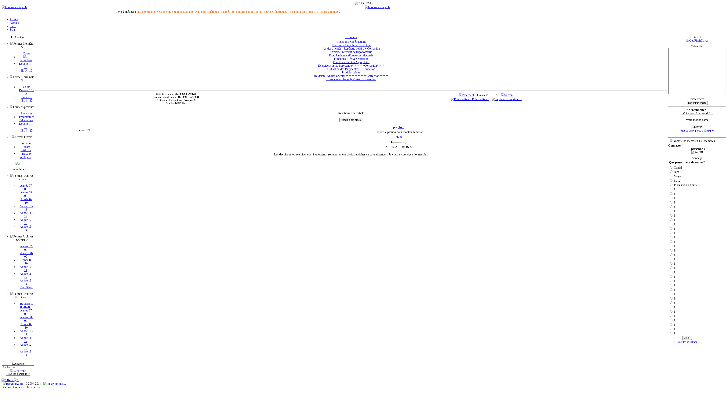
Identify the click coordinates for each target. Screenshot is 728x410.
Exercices (26, 60)
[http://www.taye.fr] (14, 7)
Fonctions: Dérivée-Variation (351, 58)
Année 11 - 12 (26, 214)
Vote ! (687, 337)
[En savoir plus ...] (55, 383)
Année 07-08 (26, 187)
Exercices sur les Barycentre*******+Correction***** (351, 65)
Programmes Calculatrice (26, 118)
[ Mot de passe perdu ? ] (697, 130)
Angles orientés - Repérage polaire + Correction (351, 48)
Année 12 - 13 (26, 221)
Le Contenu (18, 37)
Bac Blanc (26, 287)
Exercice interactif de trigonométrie (351, 52)
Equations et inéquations (351, 41)
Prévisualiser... (480, 99)
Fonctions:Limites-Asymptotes (351, 62)
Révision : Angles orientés (329, 75)
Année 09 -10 (26, 201)
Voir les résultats (687, 342)
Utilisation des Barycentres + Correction (351, 69)
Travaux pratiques (25, 155)
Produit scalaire (351, 72)
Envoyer (697, 126)
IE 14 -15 (26, 70)
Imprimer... (515, 99)
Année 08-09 (26, 194)
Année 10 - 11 (26, 207)
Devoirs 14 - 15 (26, 65)
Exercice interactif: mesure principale (351, 55)
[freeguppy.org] (13, 383)
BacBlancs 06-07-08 (26, 305)
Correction (373, 75)
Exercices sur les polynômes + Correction (351, 79)
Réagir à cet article (351, 119)
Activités (26, 143)
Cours (26, 53)
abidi (399, 137)
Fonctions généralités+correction (351, 45)
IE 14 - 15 (26, 100)
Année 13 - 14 (26, 228)
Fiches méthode (26, 148)
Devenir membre (697, 102)
